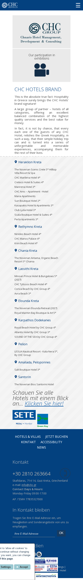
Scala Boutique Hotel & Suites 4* (33, 214)
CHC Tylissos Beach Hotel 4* (30, 284)
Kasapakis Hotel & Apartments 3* (33, 205)
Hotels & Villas (28, 437)
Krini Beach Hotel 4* (26, 243)
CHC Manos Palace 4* (27, 238)
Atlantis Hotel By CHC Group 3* (32, 332)
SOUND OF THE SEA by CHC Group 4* (35, 336)
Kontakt (28, 442)
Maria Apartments (25, 196)
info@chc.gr (29, 485)
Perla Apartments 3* (26, 219)
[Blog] (39, 556)
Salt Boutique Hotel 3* (27, 369)
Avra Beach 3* (22, 293)
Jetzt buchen (56, 437)
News (41, 448)
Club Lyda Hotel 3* (25, 210)
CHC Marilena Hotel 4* (27, 177)
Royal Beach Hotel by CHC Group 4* (35, 327)
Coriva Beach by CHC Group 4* (32, 289)
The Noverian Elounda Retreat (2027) (35, 308)
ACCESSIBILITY (51, 442)
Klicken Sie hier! (44, 403)
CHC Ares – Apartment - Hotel (31, 191)
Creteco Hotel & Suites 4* (29, 182)
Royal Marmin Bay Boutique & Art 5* (35, 313)
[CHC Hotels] (41, 47)
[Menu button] (78, 5)
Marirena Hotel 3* (24, 187)
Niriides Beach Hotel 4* (27, 234)
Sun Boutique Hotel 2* (27, 200)
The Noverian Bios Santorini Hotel (34, 384)
